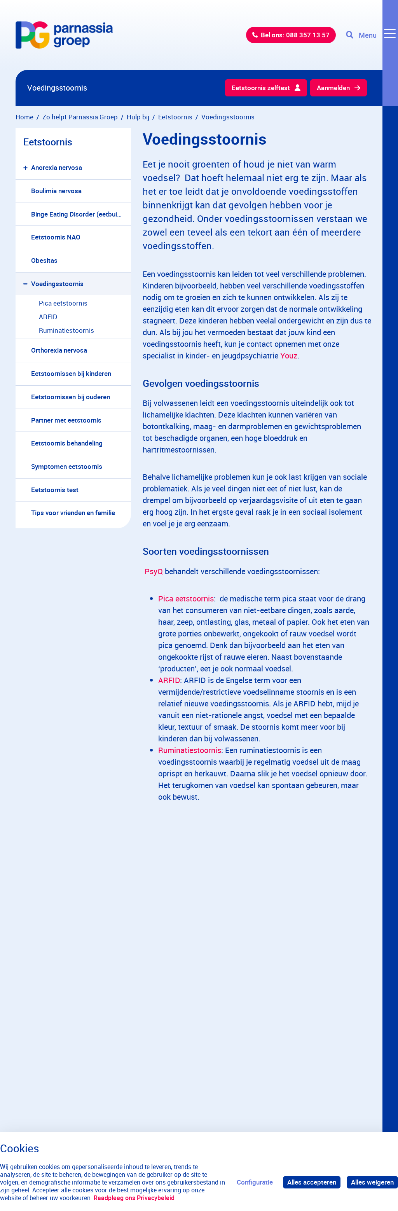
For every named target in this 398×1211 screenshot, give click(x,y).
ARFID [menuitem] (48, 316)
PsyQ (154, 571)
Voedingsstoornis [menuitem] (57, 283)
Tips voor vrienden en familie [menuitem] (73, 512)
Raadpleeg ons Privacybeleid (134, 1198)
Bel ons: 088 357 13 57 (295, 34)
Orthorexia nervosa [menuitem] (59, 350)
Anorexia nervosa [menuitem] (56, 167)
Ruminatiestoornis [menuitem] (66, 330)
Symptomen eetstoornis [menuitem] (66, 466)
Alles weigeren (372, 1182)
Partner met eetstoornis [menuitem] (66, 420)
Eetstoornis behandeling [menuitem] (67, 443)
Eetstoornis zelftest (261, 87)
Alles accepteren (311, 1182)
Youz (288, 355)
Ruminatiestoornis (189, 750)
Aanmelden (333, 87)
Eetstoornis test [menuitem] (55, 489)
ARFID (169, 680)
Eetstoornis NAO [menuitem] (55, 236)
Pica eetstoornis (186, 598)
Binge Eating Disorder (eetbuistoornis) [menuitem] (81, 214)
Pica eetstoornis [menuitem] (63, 303)
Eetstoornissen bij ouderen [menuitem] (70, 396)
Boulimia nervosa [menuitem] (56, 190)
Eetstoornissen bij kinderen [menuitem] (71, 373)
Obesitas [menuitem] (44, 260)
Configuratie (255, 1182)
